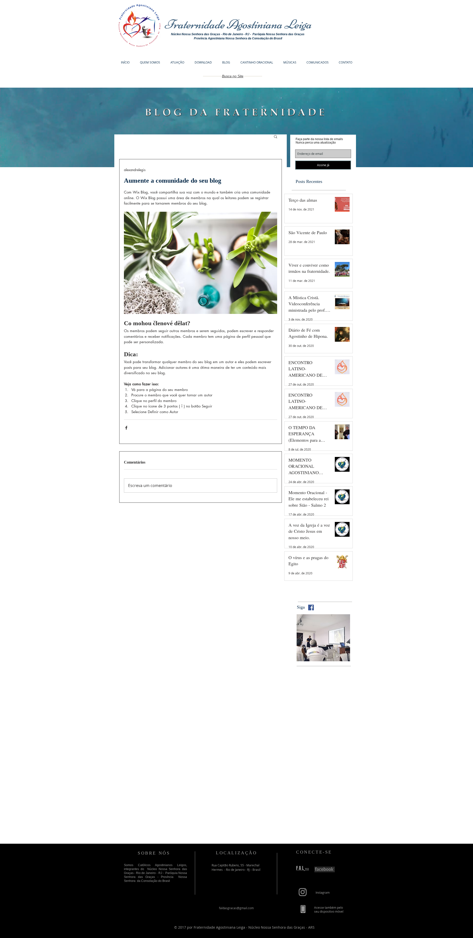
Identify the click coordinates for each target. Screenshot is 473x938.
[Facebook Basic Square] (311, 607)
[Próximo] (345, 638)
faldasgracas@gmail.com (236, 908)
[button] (275, 136)
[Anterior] (301, 638)
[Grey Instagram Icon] (302, 892)
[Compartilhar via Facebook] (126, 427)
